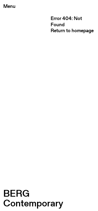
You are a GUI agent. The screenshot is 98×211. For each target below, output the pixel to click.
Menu (9, 6)
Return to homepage (72, 30)
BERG (33, 198)
